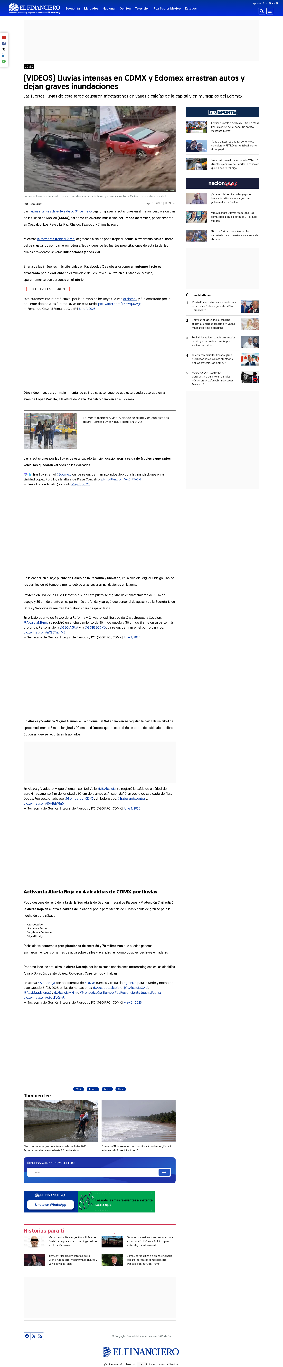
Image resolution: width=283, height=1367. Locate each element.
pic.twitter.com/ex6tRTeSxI (121, 479)
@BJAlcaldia (107, 789)
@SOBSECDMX (95, 627)
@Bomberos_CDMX (79, 798)
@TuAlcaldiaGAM (135, 988)
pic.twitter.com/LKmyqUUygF (119, 304)
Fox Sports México (167, 8)
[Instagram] (270, 3)
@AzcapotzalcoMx (107, 988)
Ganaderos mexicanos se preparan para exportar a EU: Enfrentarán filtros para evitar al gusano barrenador (150, 1241)
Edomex (92, 1089)
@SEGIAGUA (69, 627)
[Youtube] (274, 3)
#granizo (130, 983)
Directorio (131, 1365)
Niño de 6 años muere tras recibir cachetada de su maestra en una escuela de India (234, 235)
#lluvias (90, 983)
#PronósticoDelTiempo (97, 993)
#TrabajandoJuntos (131, 798)
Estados (191, 8)
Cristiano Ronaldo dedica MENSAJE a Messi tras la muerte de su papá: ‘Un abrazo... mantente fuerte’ (235, 127)
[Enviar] (164, 1172)
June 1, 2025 (87, 309)
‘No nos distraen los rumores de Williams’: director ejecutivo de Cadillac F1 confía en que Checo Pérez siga (235, 164)
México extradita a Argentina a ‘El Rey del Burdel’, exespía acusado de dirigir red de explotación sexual (73, 1241)
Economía (73, 8)
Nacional (109, 8)
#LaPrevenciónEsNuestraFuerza (138, 993)
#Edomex (130, 299)
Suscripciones (148, 1365)
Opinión (125, 8)
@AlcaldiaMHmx (36, 622)
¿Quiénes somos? (113, 1365)
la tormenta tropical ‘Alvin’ (56, 239)
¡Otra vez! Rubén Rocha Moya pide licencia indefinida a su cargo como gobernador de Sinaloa (231, 198)
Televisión (142, 8)
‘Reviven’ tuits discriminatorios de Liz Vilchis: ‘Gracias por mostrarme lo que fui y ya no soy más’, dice (73, 1260)
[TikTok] (277, 3)
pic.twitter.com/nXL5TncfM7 (45, 632)
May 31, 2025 (80, 484)
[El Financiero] (35, 8)
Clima (120, 1089)
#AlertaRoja (46, 983)
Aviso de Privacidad (169, 1365)
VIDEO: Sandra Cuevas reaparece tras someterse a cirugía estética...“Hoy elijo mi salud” (234, 217)
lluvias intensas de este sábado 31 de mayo (60, 211)
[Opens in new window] (196, 127)
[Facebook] (263, 3)
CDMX (29, 66)
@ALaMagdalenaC (37, 993)
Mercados (91, 8)
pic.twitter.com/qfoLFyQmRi (44, 998)
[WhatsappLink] (89, 1201)
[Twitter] (267, 3)
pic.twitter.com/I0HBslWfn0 (44, 803)
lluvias (107, 1089)
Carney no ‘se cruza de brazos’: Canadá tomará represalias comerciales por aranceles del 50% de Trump (149, 1260)
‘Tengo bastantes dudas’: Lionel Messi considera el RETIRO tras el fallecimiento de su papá (234, 146)
